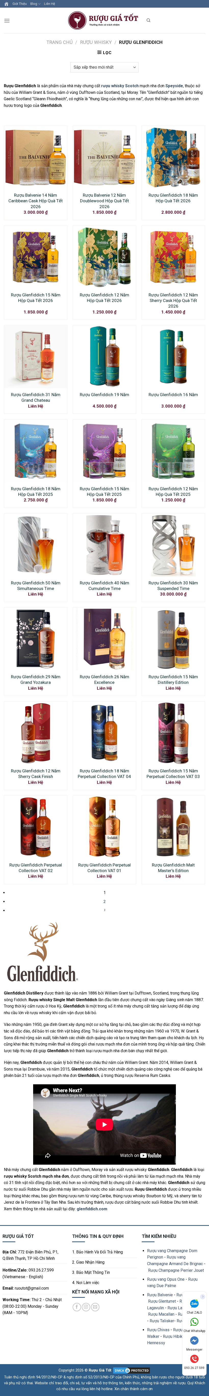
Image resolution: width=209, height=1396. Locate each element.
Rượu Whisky (96, 42)
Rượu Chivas (158, 1329)
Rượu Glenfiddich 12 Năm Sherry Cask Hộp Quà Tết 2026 (173, 300)
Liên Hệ (49, 4)
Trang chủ (59, 42)
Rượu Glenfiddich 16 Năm (173, 394)
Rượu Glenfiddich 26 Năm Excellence (104, 679)
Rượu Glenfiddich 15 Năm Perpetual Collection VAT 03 (173, 773)
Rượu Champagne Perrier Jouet (176, 1270)
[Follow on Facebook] (77, 1307)
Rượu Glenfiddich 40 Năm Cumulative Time (104, 585)
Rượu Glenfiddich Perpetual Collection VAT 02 (35, 867)
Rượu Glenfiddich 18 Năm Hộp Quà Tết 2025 (35, 491)
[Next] (104, 910)
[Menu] (7, 20)
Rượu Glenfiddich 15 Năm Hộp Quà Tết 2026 (35, 297)
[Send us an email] (95, 1307)
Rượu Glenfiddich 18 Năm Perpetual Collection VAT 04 (104, 773)
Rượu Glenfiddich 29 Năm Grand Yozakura (35, 679)
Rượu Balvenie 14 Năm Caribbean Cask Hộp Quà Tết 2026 (35, 201)
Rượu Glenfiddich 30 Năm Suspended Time (173, 585)
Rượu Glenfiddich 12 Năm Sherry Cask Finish (35, 773)
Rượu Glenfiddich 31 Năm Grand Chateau (35, 397)
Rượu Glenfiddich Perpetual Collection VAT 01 (104, 867)
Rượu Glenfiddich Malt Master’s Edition (173, 867)
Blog (33, 4)
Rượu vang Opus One (166, 1279)
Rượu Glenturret (162, 1301)
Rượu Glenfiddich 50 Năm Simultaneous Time (35, 585)
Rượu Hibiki (173, 1336)
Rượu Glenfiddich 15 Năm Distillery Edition (173, 679)
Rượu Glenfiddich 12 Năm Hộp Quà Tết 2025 (173, 491)
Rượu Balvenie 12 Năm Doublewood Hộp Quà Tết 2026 (104, 201)
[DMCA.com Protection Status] (131, 1370)
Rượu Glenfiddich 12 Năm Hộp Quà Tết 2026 (104, 297)
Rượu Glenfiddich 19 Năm (104, 394)
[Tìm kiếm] (148, 20)
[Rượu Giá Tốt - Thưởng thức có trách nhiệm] (104, 20)
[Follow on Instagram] (86, 1307)
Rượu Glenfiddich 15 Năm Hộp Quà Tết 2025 (104, 491)
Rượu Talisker (162, 1320)
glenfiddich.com (92, 1208)
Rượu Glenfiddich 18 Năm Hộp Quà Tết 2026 (173, 198)
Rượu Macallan (161, 1314)
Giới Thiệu (19, 4)
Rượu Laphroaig (181, 1307)
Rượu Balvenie (160, 1294)
